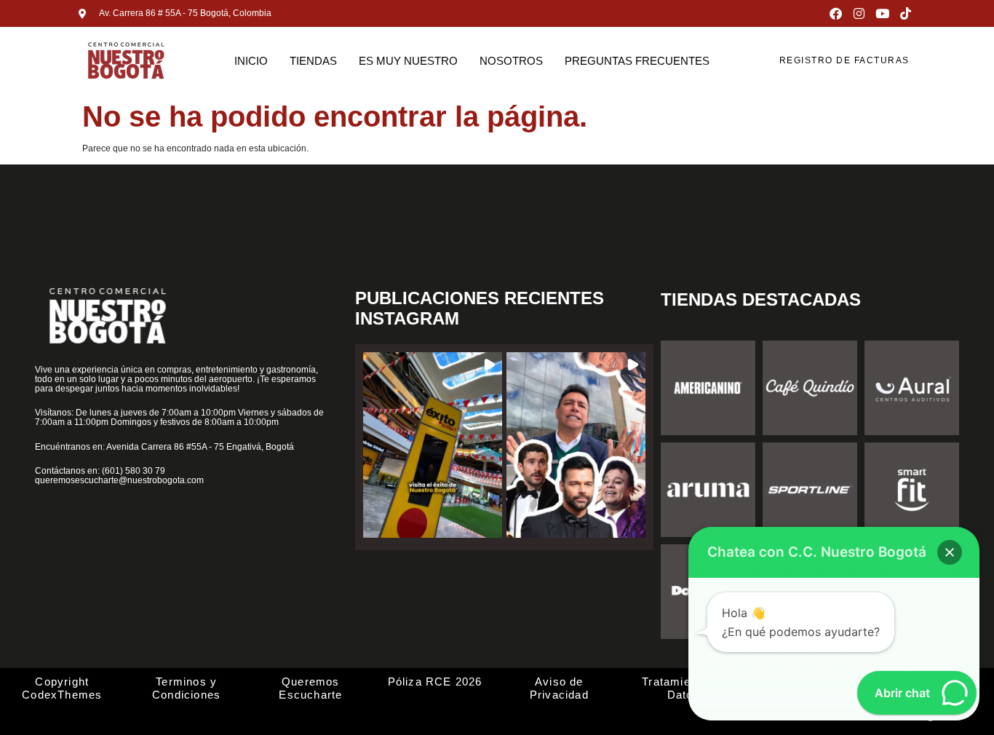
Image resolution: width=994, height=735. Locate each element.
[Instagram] (859, 13)
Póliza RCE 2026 (435, 681)
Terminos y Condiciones (186, 688)
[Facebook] (836, 13)
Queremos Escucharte (310, 688)
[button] (432, 445)
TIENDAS (313, 61)
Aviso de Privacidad (559, 688)
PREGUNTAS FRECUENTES (637, 61)
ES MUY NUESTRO (408, 61)
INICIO (251, 61)
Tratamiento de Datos (683, 688)
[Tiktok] (905, 13)
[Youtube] (882, 13)
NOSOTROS (511, 61)
